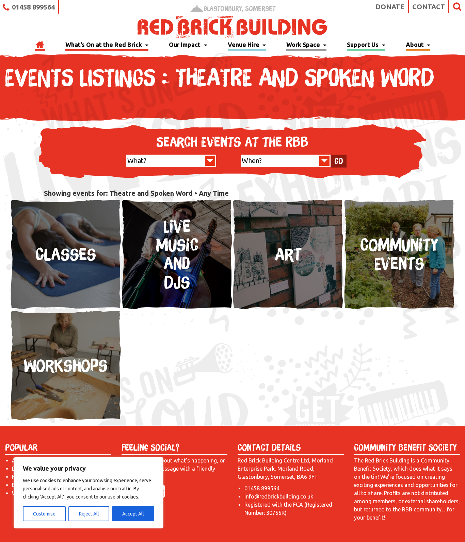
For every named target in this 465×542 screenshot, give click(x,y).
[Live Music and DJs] (177, 308)
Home (40, 45)
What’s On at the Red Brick (104, 44)
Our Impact (185, 44)
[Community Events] (399, 308)
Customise (44, 514)
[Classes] (66, 308)
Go (339, 161)
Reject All (89, 514)
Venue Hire (244, 44)
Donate (389, 7)
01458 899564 (33, 7)
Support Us (363, 44)
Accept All (133, 514)
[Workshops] (66, 419)
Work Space (303, 44)
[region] (88, 492)
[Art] (288, 308)
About (415, 44)
